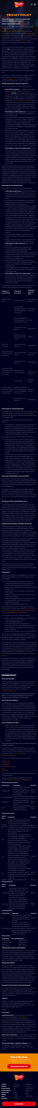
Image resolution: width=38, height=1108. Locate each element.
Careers (27, 1094)
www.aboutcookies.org (18, 753)
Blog (14, 1088)
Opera (3, 768)
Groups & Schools (6, 1090)
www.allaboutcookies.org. (8, 691)
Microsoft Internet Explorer (9, 766)
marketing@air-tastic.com (12, 79)
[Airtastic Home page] (19, 4)
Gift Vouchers (16, 1084)
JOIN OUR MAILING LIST (19, 1066)
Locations (3, 1084)
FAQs (14, 1090)
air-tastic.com (23, 40)
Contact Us (16, 1094)
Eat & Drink (4, 1098)
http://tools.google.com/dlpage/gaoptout (20, 779)
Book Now (19, 1104)
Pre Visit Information (29, 1088)
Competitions (16, 1096)
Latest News (16, 1086)
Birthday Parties (5, 1088)
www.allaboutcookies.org (8, 755)
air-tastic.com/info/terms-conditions (22, 100)
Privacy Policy (28, 1090)
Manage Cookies (29, 1096)
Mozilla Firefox (5, 764)
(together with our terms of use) (16, 31)
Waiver (27, 1092)
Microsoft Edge (6, 763)
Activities (3, 1086)
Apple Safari (5, 770)
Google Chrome (6, 761)
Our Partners (16, 1097)
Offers (3, 1096)
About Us (15, 1092)
